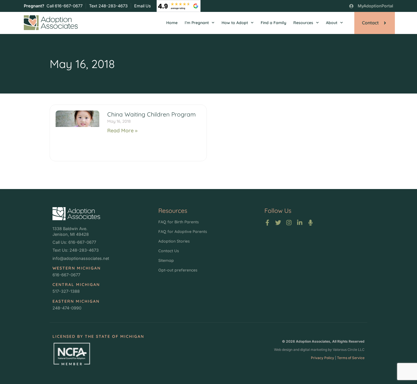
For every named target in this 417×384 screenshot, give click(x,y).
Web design (283, 349)
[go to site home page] (51, 22)
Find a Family (273, 22)
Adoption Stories (174, 241)
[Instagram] (289, 223)
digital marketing (313, 349)
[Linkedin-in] (300, 223)
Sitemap (166, 260)
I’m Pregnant (197, 22)
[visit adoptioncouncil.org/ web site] (71, 354)
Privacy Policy (322, 358)
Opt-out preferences (177, 270)
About (331, 22)
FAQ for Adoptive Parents (182, 231)
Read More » (122, 130)
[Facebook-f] (267, 223)
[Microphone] (310, 223)
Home (172, 22)
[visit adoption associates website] (76, 213)
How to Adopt (235, 22)
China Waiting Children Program (151, 114)
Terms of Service (351, 358)
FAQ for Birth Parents (178, 221)
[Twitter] (278, 223)
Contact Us (168, 250)
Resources (303, 22)
